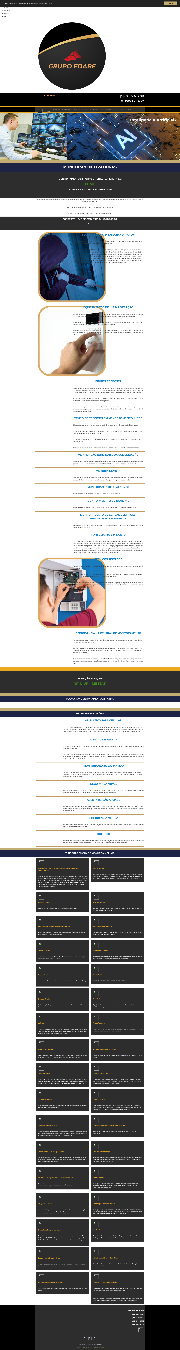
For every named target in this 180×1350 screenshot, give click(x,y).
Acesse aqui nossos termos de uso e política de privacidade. (90, 1347)
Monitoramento (86, 109)
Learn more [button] (48, 3)
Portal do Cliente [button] (106, 109)
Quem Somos (56, 109)
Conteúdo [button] (96, 109)
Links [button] (128, 109)
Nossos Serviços (66, 109)
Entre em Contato (119, 109)
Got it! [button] (171, 3)
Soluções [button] (76, 109)
